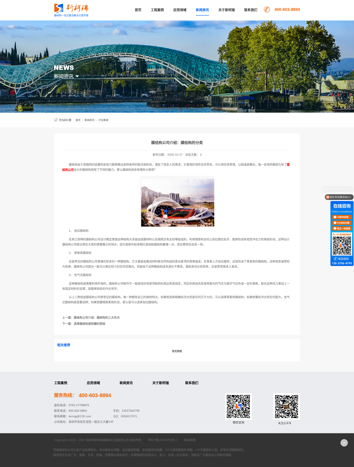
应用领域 (179, 10)
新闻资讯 (202, 10)
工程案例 (157, 10)
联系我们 (250, 10)
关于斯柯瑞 (226, 10)
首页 (138, 10)
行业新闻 (103, 120)
